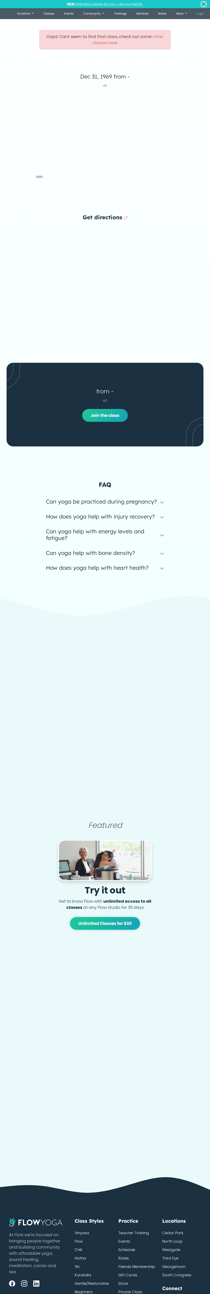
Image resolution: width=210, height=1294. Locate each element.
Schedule (126, 1249)
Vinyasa (82, 1232)
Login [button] (200, 14)
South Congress (176, 1275)
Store (123, 1283)
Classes (48, 14)
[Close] (204, 4)
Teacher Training (133, 1232)
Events (69, 14)
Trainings (120, 14)
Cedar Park (172, 1232)
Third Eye (170, 1258)
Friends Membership (136, 1266)
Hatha (80, 1258)
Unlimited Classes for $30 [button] (105, 923)
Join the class (105, 415)
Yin (77, 1266)
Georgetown (173, 1266)
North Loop (172, 1241)
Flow (79, 1241)
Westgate (171, 1249)
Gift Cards (127, 1275)
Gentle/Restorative (92, 1283)
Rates (163, 14)
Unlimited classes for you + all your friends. (105, 4)
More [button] (180, 14)
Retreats (143, 14)
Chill (78, 1249)
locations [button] (24, 14)
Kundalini (83, 1275)
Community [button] (92, 15)
